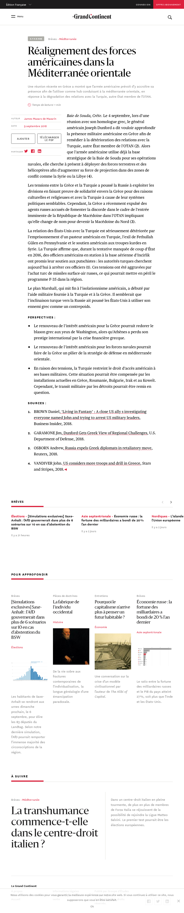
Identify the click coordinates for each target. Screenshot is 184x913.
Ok (92, 906)
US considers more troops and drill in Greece (101, 463)
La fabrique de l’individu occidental (66, 607)
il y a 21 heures (20, 535)
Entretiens (101, 595)
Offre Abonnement (168, 4)
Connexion (143, 4)
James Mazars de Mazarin (40, 118)
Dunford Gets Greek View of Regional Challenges (105, 433)
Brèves (52, 38)
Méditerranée (68, 38)
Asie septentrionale (149, 632)
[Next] (171, 502)
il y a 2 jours (88, 531)
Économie (101, 627)
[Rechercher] (170, 16)
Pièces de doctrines (65, 595)
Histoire (58, 622)
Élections (17, 647)
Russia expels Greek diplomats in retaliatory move (107, 448)
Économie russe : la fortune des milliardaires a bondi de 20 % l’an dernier (154, 612)
